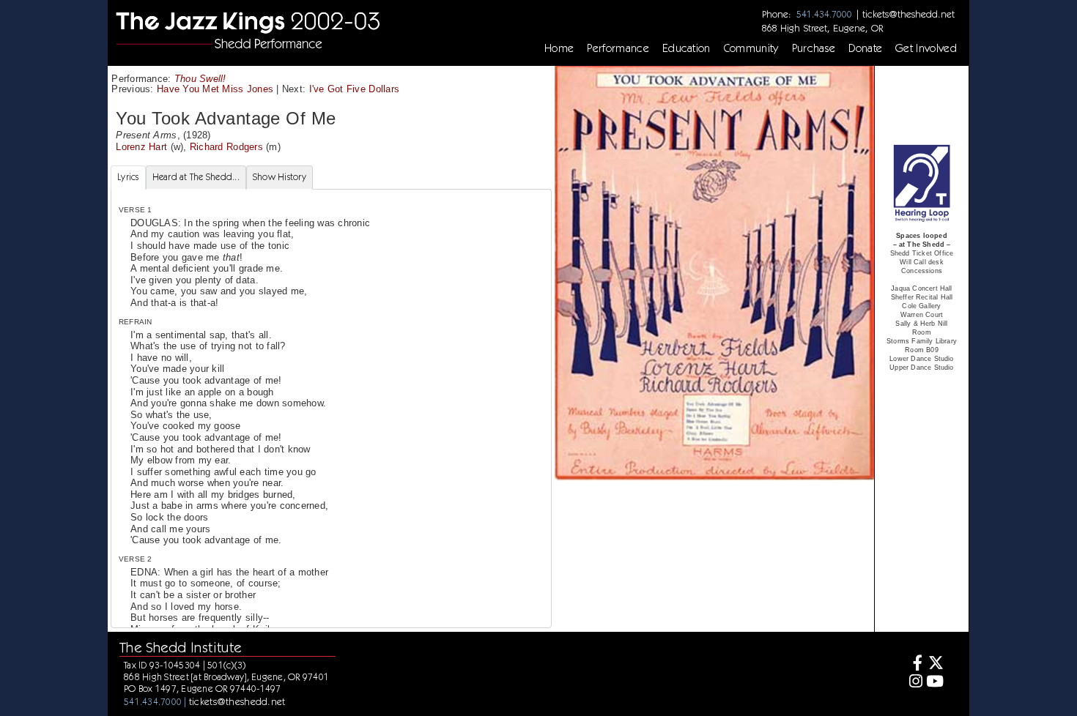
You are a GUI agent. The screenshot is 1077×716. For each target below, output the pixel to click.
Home (559, 48)
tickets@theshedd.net (908, 14)
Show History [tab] (279, 176)
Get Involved (926, 48)
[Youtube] (935, 683)
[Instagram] (914, 683)
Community (751, 48)
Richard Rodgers (226, 146)
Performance (618, 48)
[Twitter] (935, 664)
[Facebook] (914, 664)
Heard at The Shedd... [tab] (196, 176)
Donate (865, 48)
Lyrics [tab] (128, 176)
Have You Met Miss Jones (215, 88)
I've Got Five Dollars (354, 88)
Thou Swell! (200, 78)
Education (686, 48)
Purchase (814, 48)
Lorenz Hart (141, 146)
